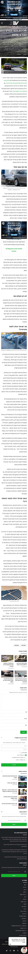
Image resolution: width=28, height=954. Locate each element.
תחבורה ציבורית (22, 935)
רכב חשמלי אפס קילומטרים (18, 757)
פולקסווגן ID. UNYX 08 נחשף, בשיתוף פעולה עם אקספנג (8, 680)
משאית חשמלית (22, 916)
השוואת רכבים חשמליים (6, 944)
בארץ (25, 889)
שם (26, 712)
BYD (25, 885)
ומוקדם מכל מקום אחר (19, 91)
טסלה (24, 904)
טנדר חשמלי (23, 901)
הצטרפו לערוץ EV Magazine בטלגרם (14, 250)
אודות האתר (18, 944)
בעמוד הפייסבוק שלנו (15, 851)
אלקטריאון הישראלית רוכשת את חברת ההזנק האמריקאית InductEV (21, 680)
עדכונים (24, 921)
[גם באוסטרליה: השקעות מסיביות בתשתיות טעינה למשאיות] (7, 658)
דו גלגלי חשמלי (23, 894)
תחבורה (24, 933)
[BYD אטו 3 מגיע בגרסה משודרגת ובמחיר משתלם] (22, 799)
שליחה (14, 765)
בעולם (24, 892)
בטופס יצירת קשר (23, 851)
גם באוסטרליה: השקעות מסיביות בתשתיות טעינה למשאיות (8, 665)
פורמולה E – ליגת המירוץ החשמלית (18, 925)
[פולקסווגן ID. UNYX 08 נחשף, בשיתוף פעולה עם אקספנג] (7, 674)
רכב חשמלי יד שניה (20, 760)
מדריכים (24, 913)
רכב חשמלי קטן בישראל (12, 783)
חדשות (24, 899)
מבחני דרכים (23, 911)
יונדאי (25, 909)
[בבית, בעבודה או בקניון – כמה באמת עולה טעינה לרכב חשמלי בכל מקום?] (22, 792)
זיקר (25, 897)
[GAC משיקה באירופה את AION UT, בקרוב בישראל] (21, 658)
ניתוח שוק (24, 918)
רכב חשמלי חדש (21, 755)
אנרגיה (24, 887)
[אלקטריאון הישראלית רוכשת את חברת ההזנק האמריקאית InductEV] (21, 674)
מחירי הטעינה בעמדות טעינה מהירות (9, 803)
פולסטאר (24, 923)
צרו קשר (13, 944)
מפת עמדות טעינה (14, 946)
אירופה (23, 645)
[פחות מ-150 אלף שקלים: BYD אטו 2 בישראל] (22, 778)
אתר (26, 725)
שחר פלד (24, 54)
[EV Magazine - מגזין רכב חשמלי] (14, 23)
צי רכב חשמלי (23, 928)
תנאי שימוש (24, 944)
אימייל (25, 718)
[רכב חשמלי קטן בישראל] (22, 785)
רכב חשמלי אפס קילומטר (20, 930)
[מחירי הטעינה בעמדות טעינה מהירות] (22, 806)
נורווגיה (16, 645)
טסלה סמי (24, 906)
